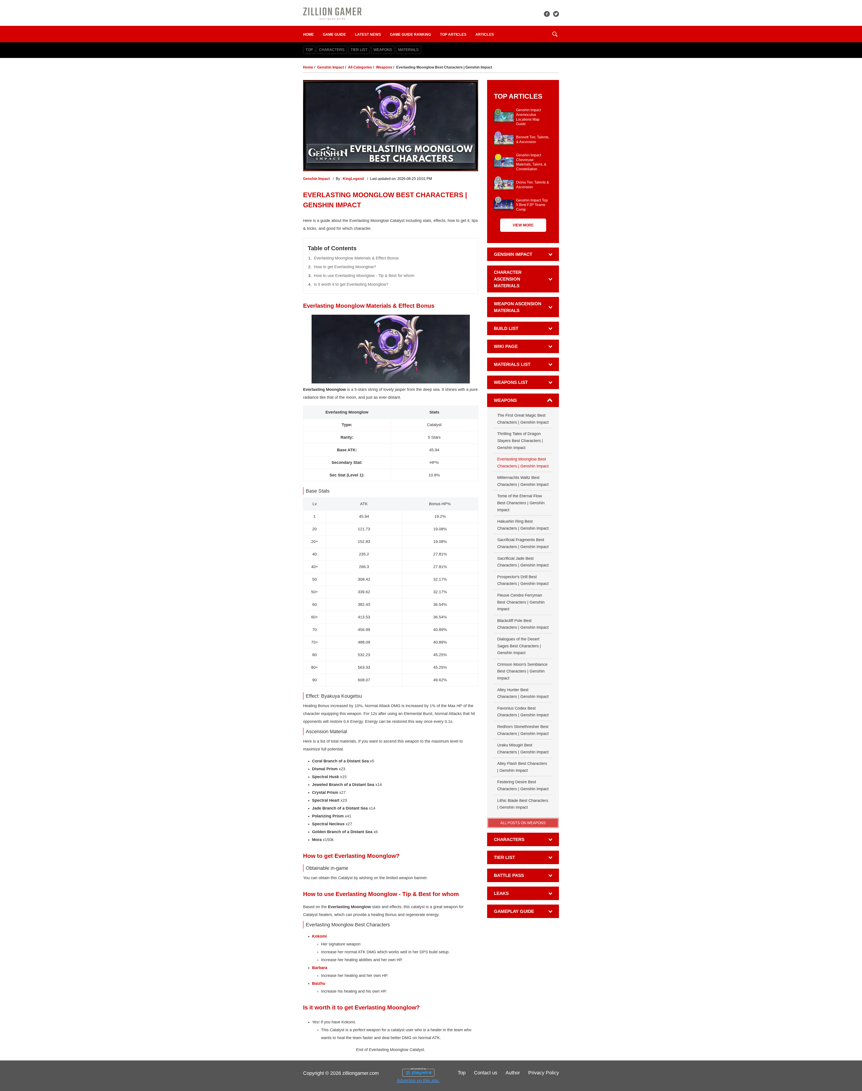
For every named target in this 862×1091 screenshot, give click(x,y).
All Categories (360, 67)
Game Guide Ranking (410, 34)
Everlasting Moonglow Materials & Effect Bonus (356, 258)
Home (308, 34)
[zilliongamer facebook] (547, 14)
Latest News (368, 34)
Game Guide (334, 34)
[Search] (555, 34)
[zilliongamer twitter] (556, 14)
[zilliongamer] (332, 13)
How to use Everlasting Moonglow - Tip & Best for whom (364, 275)
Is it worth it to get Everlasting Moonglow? (351, 284)
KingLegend (354, 179)
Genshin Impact (330, 67)
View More (523, 225)
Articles (484, 34)
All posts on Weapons (523, 823)
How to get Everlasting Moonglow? (345, 267)
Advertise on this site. (418, 1080)
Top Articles (453, 34)
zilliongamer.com (360, 1073)
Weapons (384, 67)
